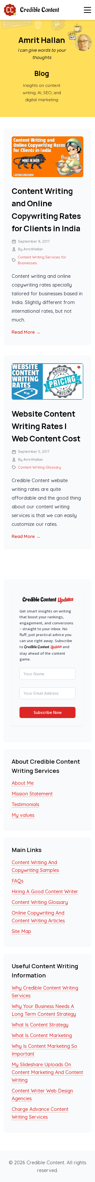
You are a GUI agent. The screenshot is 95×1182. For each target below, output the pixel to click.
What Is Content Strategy (40, 1025)
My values (23, 815)
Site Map (21, 931)
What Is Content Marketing (42, 1035)
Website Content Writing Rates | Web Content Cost (46, 426)
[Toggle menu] (87, 10)
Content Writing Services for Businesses (42, 260)
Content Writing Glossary (39, 467)
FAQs (17, 881)
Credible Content (39, 10)
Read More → (26, 332)
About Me (23, 783)
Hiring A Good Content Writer (45, 891)
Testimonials (25, 804)
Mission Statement (32, 794)
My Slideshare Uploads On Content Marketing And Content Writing (47, 1072)
